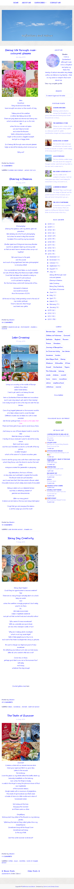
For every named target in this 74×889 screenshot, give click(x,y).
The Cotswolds (51, 371)
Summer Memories (59, 107)
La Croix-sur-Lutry (53, 351)
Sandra (64, 54)
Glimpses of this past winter (55, 469)
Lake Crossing (21, 337)
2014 (49, 254)
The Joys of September (60, 202)
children (55, 375)
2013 (50, 310)
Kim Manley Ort (52, 473)
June (52, 292)
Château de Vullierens (53, 335)
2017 (50, 245)
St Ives (67, 363)
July (51, 272)
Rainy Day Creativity (21, 538)
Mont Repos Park (52, 359)
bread (10, 706)
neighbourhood (58, 383)
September (53, 266)
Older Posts (33, 871)
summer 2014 (28, 529)
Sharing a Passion (20, 179)
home (48, 379)
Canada (60, 331)
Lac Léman (66, 351)
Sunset (48, 367)
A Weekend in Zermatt (60, 187)
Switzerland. (57, 367)
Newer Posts (9, 871)
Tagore (67, 367)
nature (48, 383)
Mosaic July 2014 (30, 170)
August (52, 269)
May (51, 295)
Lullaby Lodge (51, 442)
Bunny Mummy (51, 498)
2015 (50, 251)
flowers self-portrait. (16, 170)
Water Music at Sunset (60, 141)
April (51, 298)
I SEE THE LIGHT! (52, 462)
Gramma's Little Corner (55, 485)
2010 (50, 319)
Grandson (57, 343)
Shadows (49, 363)
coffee (10, 861)
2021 (50, 233)
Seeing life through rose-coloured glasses (20, 52)
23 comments (7, 702)
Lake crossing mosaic (15, 529)
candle (48, 375)
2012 (50, 313)
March (52, 301)
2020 (50, 236)
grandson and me (14, 327)
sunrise (58, 387)
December (53, 257)
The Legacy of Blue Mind (54, 475)
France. (48, 343)
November (53, 260)
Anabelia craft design (54, 490)
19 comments (7, 525)
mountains (63, 379)
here (27, 686)
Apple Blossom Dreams (55, 451)
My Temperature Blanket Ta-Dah (56, 500)
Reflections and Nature (28, 886)
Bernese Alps (50, 331)
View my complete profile (53, 83)
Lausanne (49, 355)
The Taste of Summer (21, 715)
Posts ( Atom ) (16, 874)
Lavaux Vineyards (58, 156)
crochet (25, 706)
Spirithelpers (51, 467)
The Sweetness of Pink (60, 123)
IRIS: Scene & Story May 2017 (62, 171)
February (53, 304)
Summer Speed (51, 481)
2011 (49, 316)
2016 (50, 248)
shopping (22, 861)
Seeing (63, 359)
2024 (50, 224)
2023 (50, 227)
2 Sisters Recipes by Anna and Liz (57, 434)
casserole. (17, 706)
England (57, 339)
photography (25, 327)
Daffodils (49, 339)
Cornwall (67, 335)
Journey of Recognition (54, 347)
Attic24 (49, 479)
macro (54, 379)
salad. (16, 861)
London (57, 355)
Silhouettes (59, 363)
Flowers (65, 339)
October (53, 263)
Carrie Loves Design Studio (51, 886)
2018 (50, 242)
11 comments (7, 856)
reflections (49, 387)
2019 (50, 239)
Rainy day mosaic (34, 706)
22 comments (7, 322)
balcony (61, 371)
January (53, 307)
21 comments (7, 166)
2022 (50, 230)
